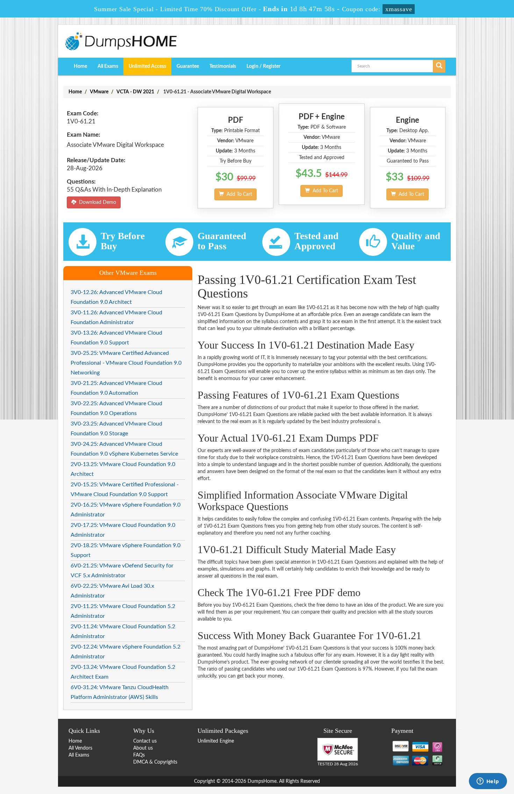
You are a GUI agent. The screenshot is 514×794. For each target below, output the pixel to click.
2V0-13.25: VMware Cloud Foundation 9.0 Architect (123, 469)
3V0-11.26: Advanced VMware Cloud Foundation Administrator (116, 317)
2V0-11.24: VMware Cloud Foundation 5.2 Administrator (123, 631)
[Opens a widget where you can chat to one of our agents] (488, 782)
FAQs (139, 755)
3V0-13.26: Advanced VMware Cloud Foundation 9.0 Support (116, 337)
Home (80, 66)
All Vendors (80, 748)
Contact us (145, 741)
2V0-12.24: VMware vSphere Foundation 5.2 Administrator (125, 651)
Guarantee (188, 66)
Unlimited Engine (216, 741)
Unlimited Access (147, 66)
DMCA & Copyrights (155, 762)
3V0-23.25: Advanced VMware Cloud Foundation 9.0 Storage (116, 428)
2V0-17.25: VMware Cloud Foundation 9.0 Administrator (123, 530)
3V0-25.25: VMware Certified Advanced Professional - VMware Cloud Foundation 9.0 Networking (126, 362)
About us (143, 748)
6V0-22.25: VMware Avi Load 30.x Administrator (112, 591)
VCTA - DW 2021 (135, 92)
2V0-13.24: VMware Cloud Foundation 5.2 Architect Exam (123, 672)
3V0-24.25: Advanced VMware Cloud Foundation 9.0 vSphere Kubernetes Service (124, 449)
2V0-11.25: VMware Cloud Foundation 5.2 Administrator (123, 611)
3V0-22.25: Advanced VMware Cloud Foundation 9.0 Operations (116, 408)
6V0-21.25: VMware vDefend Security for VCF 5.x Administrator (122, 570)
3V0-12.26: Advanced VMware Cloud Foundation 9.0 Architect (116, 297)
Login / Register (263, 66)
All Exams (108, 66)
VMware (99, 92)
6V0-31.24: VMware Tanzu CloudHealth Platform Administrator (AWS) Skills (120, 692)
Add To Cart (238, 194)
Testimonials (222, 66)
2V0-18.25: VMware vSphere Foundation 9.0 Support (125, 550)
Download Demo (96, 202)
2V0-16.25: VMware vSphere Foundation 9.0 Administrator (125, 509)
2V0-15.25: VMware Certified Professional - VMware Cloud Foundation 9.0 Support (125, 489)
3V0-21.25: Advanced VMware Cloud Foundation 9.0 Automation (116, 388)
